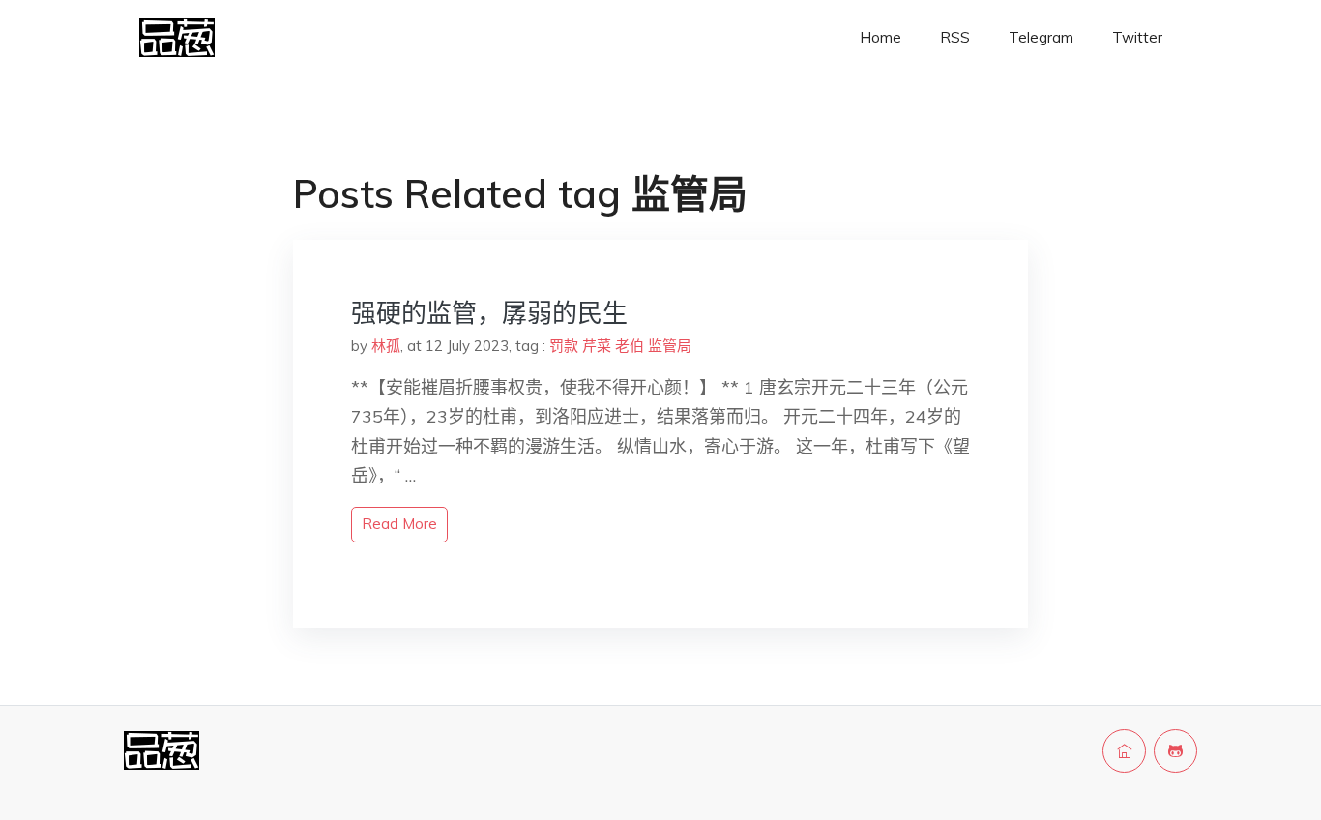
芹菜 (596, 346)
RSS (955, 37)
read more (399, 523)
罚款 (563, 346)
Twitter (1137, 37)
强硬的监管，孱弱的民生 (489, 313)
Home (880, 37)
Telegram (1041, 37)
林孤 (385, 346)
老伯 (629, 346)
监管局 (669, 346)
